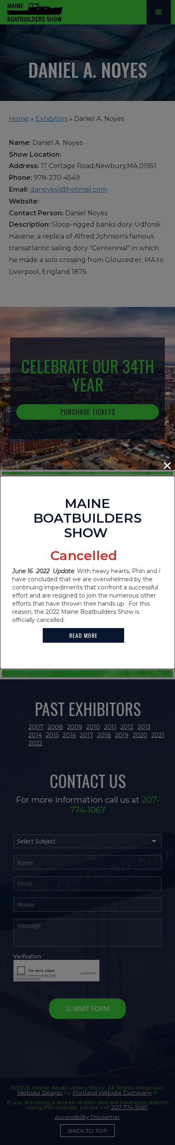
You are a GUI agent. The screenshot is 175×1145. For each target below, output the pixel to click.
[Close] (167, 465)
